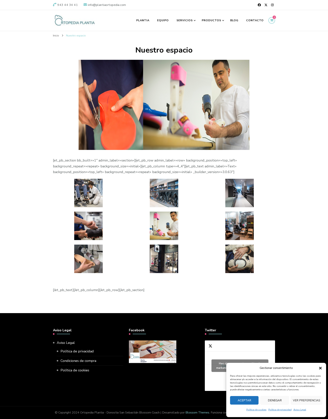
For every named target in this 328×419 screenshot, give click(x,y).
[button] (320, 368)
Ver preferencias (306, 400)
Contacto (255, 20)
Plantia (142, 20)
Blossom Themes (197, 412)
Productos (211, 20)
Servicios (185, 20)
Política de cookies (256, 409)
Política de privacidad (280, 409)
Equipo (163, 20)
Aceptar (244, 400)
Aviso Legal (299, 409)
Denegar (275, 400)
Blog (234, 20)
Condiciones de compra (78, 360)
